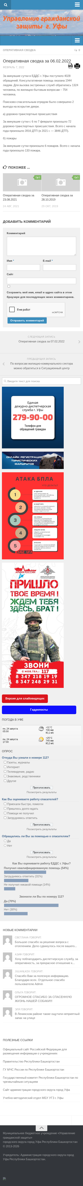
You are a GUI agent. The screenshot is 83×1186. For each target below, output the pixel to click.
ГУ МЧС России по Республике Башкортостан (33, 1069)
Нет (9, 845)
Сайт (10, 274)
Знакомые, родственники (23, 776)
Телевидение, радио (20, 771)
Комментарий (16, 233)
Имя (10, 260)
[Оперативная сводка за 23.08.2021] (22, 182)
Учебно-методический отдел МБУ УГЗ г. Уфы (33, 1097)
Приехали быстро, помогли (25, 804)
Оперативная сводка (19, 50)
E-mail (48, 260)
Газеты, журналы (18, 762)
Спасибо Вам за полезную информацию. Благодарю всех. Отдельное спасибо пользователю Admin (42, 980)
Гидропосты (39, 709)
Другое (11, 781)
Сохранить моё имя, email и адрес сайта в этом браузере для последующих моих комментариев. (40, 294)
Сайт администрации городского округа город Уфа (36, 1089)
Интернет (13, 767)
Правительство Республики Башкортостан (31, 1061)
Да (9, 841)
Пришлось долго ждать (22, 808)
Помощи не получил (20, 813)
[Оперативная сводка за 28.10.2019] (61, 182)
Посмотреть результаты (42, 792)
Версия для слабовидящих (24, 698)
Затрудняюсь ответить (22, 818)
